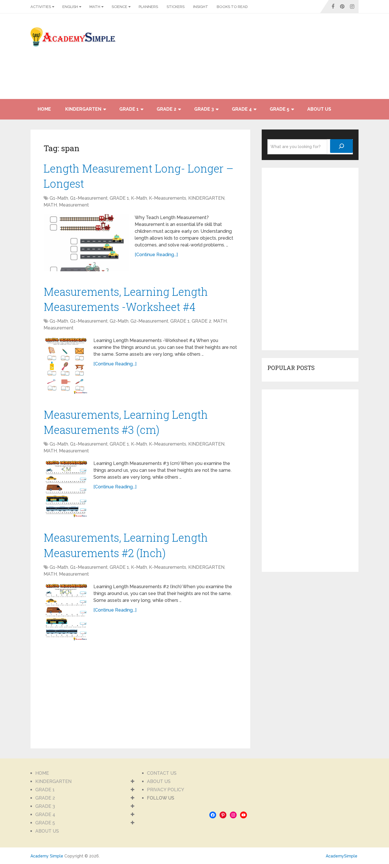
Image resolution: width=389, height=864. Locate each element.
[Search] (341, 146)
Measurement (74, 205)
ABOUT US (319, 109)
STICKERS (176, 7)
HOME (44, 109)
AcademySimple (341, 856)
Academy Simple (46, 856)
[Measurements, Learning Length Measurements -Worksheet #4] (66, 365)
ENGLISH (70, 7)
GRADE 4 (242, 109)
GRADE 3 (204, 109)
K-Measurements (167, 198)
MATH (94, 7)
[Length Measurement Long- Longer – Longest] (86, 242)
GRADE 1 (129, 109)
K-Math (139, 198)
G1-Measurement (89, 198)
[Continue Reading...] (156, 254)
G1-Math (59, 198)
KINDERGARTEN (83, 109)
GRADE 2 (166, 109)
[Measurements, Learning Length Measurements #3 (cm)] (66, 488)
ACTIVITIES (40, 7)
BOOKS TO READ (232, 7)
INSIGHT (200, 7)
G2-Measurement (149, 321)
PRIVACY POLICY (165, 789)
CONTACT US (162, 773)
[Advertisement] (307, 59)
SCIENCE (119, 7)
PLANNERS (148, 7)
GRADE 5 (279, 109)
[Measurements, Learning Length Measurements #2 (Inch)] (66, 611)
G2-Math (119, 321)
